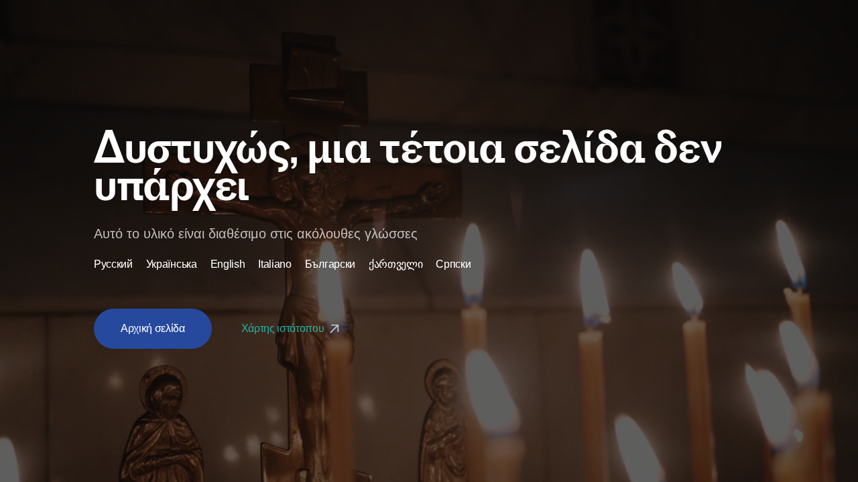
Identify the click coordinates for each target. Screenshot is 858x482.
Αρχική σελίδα (153, 328)
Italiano (274, 264)
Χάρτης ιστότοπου (284, 328)
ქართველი (395, 264)
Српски (453, 264)
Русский (113, 264)
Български (330, 264)
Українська (171, 264)
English (227, 264)
